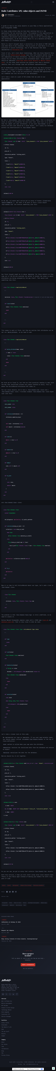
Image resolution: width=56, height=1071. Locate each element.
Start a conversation (28, 964)
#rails (3, 885)
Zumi (2, 1029)
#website (12, 905)
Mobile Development (6, 1003)
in (3, 994)
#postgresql (15, 885)
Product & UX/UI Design (7, 1007)
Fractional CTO (5, 1014)
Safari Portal (5, 1022)
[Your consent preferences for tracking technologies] (53, 1068)
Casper (3, 1035)
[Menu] (53, 2)
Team (2, 1046)
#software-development (33, 902)
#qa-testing (19, 905)
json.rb (45, 620)
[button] (7, 892)
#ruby (10, 902)
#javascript (5, 905)
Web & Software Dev (6, 1001)
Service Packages (6, 1016)
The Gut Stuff (5, 1031)
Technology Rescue (6, 1009)
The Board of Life (6, 1027)
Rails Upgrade (5, 1012)
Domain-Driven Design (18, 55)
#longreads (4, 902)
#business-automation (38, 885)
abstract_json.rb (7, 622)
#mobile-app (44, 902)
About (2, 1042)
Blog (2, 1050)
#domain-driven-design (26, 885)
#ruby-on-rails (17, 902)
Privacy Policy (5, 1055)
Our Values (4, 1044)
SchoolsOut (4, 1024)
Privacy (20, 1064)
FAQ (2, 1053)
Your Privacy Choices (33, 1069)
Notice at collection (18, 1069)
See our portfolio (28, 968)
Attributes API (17, 49)
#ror (25, 905)
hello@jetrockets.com (32, 1064)
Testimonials (4, 1048)
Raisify (3, 1033)
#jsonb (9, 885)
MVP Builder (4, 1005)
